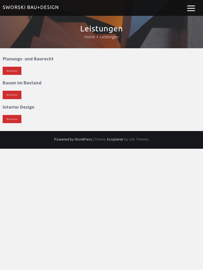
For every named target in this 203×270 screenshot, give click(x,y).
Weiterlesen (12, 70)
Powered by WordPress (73, 140)
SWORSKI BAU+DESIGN (31, 7)
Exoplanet (115, 140)
